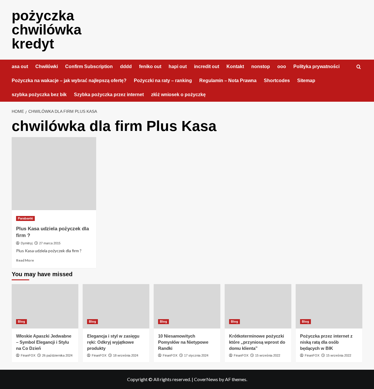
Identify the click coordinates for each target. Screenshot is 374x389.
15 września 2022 (267, 355)
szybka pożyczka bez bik (39, 94)
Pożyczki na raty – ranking (163, 80)
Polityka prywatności (316, 66)
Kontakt (235, 66)
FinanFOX (28, 355)
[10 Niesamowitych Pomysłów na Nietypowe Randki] (187, 306)
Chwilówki (46, 66)
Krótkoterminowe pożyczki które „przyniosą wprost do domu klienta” (257, 342)
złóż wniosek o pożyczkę (178, 94)
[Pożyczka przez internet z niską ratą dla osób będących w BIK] (329, 306)
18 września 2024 (125, 355)
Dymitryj (26, 243)
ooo (281, 66)
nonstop (260, 66)
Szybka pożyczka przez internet (109, 94)
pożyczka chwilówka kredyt (47, 29)
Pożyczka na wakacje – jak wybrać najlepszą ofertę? (69, 80)
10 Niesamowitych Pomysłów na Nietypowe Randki (183, 342)
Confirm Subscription (89, 66)
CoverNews (206, 379)
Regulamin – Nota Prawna (228, 80)
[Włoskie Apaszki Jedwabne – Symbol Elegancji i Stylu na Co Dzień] (45, 306)
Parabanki (25, 218)
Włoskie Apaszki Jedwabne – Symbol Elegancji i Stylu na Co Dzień (43, 342)
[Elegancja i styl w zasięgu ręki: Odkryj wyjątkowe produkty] (116, 306)
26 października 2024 (57, 355)
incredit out (206, 66)
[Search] (358, 67)
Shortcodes (277, 80)
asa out (20, 66)
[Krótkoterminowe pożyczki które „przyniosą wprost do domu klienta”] (258, 306)
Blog (21, 321)
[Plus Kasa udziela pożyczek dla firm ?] (54, 173)
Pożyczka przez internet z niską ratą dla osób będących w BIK (326, 342)
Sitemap (306, 80)
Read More (25, 260)
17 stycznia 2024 (196, 355)
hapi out (178, 66)
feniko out (150, 66)
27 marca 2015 (49, 243)
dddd (126, 66)
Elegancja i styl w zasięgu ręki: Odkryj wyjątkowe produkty (113, 342)
